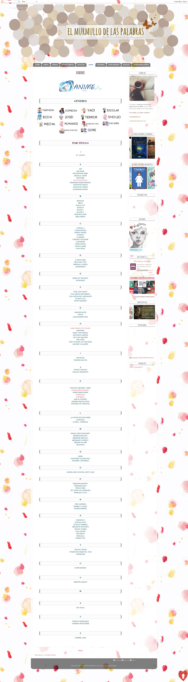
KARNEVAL (80, 397)
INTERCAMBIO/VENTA (141, 65)
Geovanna (139, 264)
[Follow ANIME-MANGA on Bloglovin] (138, 247)
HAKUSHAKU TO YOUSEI (80, 328)
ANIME (91, 65)
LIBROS (46, 65)
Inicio (80, 650)
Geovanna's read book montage (142, 278)
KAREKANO (80, 395)
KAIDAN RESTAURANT (80, 390)
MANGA (55, 65)
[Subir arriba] (183, 676)
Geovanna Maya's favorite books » (145, 297)
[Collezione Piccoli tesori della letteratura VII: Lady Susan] (140, 286)
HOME (37, 65)
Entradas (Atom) (50, 655)
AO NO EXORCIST (80, 180)
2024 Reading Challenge (142, 261)
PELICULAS (81, 65)
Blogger (114, 666)
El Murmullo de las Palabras (26, 8)
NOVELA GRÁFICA (68, 65)
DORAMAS (100, 65)
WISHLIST (126, 65)
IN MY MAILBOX (113, 65)
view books (151, 274)
